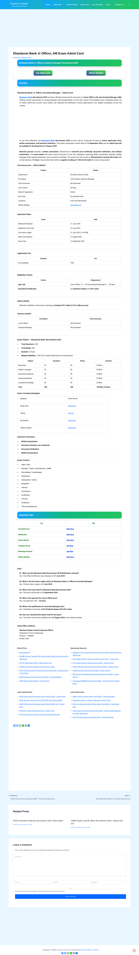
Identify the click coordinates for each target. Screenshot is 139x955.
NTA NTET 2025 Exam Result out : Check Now (36, 711)
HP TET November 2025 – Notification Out (35, 663)
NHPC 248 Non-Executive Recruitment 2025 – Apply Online (95, 667)
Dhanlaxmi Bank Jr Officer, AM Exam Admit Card (91, 700)
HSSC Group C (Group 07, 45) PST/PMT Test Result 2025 (40, 700)
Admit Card (16, 824)
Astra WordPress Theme (89, 950)
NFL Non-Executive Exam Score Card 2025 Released (39, 714)
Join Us (71, 413)
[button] (58, 5)
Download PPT (24, 652)
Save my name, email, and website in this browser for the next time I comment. (40, 891)
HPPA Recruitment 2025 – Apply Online (34, 681)
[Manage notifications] (134, 950)
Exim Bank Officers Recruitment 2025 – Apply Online (93, 663)
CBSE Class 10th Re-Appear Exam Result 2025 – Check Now (42, 696)
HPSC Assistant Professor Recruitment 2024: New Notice (38, 821)
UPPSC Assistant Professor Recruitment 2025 (37, 667)
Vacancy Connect (19, 3)
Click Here (72, 406)
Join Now (69, 546)
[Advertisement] (69, 32)
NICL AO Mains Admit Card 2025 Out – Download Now (93, 717)
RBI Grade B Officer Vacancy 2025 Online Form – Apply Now (95, 659)
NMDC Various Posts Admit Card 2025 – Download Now (40, 677)
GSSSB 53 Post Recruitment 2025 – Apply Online (91, 670)
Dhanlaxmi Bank (25, 97)
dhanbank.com (75, 205)
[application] (62, 5)
